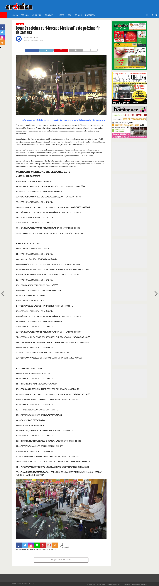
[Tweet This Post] (46, 49)
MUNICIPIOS (36, 15)
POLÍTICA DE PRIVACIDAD (139, 584)
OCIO (69, 15)
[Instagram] (31, 545)
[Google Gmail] (49, 545)
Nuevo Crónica (33, 583)
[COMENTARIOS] (90, 49)
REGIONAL (25, 15)
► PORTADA (13, 15)
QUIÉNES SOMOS (90, 584)
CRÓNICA (31, 37)
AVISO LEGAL (101, 584)
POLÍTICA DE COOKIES (113, 584)
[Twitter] (25, 545)
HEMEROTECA (90, 15)
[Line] (37, 545)
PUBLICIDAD (126, 584)
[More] (55, 545)
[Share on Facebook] (32, 49)
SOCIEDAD (60, 15)
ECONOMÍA (49, 15)
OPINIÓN (78, 15)
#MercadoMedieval (49, 549)
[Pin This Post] (61, 49)
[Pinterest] (43, 545)
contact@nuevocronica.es (47, 583)
